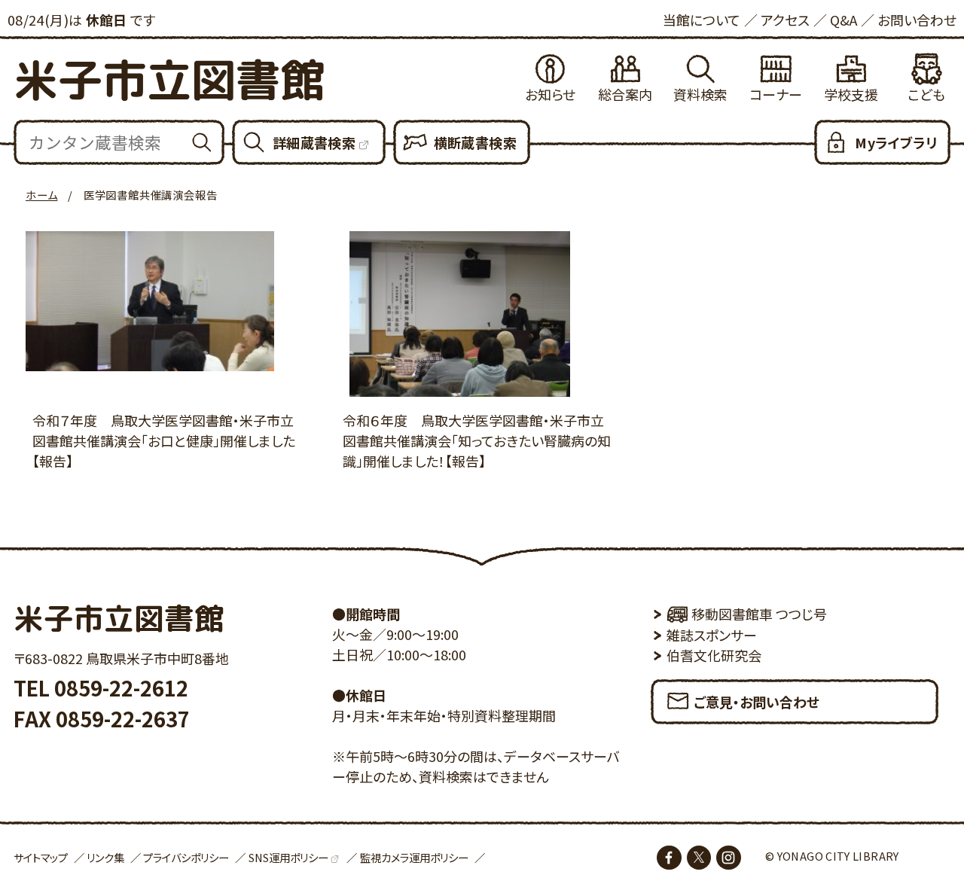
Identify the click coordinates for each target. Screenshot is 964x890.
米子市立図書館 (169, 79)
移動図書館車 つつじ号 (759, 613)
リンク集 (105, 857)
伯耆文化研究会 (714, 655)
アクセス (785, 19)
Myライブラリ (896, 142)
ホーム (41, 195)
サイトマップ (41, 857)
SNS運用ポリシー (288, 857)
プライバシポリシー (186, 857)
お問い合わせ (916, 19)
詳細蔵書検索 (314, 142)
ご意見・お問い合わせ (756, 702)
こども (926, 94)
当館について (701, 19)
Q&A (843, 19)
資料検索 (700, 94)
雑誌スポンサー (712, 635)
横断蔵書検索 (475, 142)
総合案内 (625, 94)
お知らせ (550, 94)
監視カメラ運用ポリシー (414, 857)
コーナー (775, 94)
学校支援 (851, 94)
